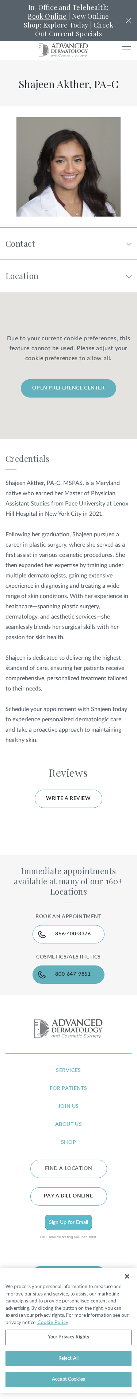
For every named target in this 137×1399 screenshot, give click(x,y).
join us (68, 1106)
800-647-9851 (73, 974)
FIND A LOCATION (68, 1168)
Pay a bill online (68, 1196)
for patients (68, 1088)
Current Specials (75, 33)
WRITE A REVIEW (68, 798)
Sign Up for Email (68, 1222)
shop (68, 1142)
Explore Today (65, 25)
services (68, 1070)
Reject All (68, 1358)
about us (68, 1124)
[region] (68, 1330)
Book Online (47, 16)
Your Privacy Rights (68, 1337)
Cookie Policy (52, 1322)
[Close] (127, 1276)
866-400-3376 (73, 933)
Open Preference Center (68, 388)
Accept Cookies (68, 1379)
